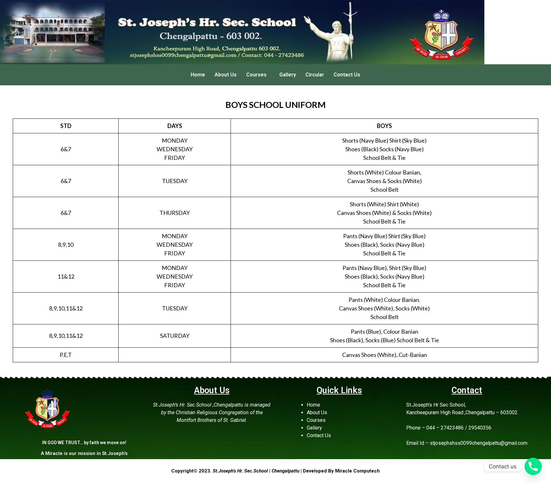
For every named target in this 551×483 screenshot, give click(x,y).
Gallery (287, 75)
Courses (256, 75)
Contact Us (347, 75)
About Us (226, 75)
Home (198, 75)
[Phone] (533, 466)
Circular (314, 75)
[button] (258, 74)
